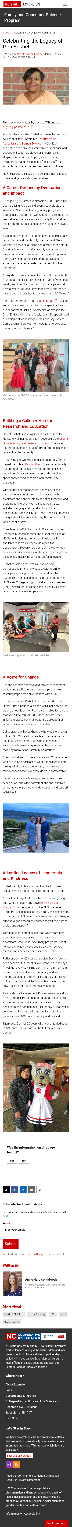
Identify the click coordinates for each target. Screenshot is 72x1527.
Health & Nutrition (13, 1314)
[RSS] (16, 1464)
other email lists (33, 1254)
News (6, 32)
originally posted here (16, 127)
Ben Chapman (44, 301)
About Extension (16, 1384)
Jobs (9, 1390)
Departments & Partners (21, 1395)
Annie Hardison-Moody (29, 54)
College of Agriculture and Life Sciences (32, 1401)
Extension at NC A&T (19, 1412)
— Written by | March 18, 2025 (32, 54)
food (63, 1314)
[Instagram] (9, 1464)
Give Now (12, 1418)
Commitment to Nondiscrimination (38, 1475)
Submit (10, 1243)
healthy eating (11, 1321)
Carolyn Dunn (33, 464)
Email (6, 1223)
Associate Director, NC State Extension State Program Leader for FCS (45, 1286)
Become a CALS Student (21, 1407)
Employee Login (56, 1523)
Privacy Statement (28, 1480)
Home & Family (37, 1314)
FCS (53, 1314)
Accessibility (32, 1513)
